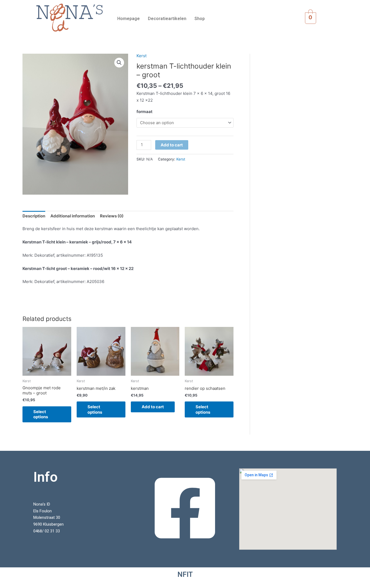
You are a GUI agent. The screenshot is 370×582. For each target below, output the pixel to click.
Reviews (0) (112, 215)
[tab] (33, 216)
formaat (144, 111)
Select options (40, 414)
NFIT (185, 574)
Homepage (128, 18)
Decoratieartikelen (167, 18)
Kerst (142, 55)
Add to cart (172, 144)
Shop (199, 18)
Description (33, 215)
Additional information (72, 215)
